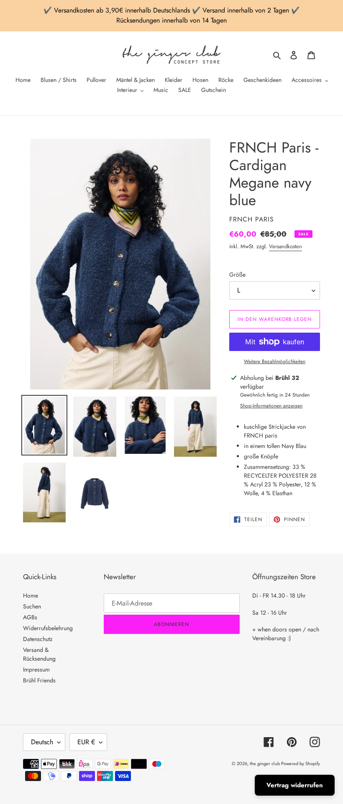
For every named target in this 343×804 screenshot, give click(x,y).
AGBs (30, 617)
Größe (237, 274)
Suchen (32, 606)
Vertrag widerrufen (294, 785)
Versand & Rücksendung (39, 654)
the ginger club (265, 763)
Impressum (36, 669)
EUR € (86, 742)
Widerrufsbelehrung (48, 628)
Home (30, 595)
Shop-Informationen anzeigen (271, 406)
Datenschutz (37, 639)
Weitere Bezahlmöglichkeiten (274, 361)
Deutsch (42, 742)
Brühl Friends (39, 680)
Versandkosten (285, 246)
